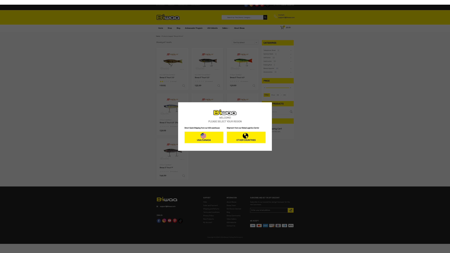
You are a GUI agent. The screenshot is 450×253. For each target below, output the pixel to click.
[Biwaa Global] (225, 115)
